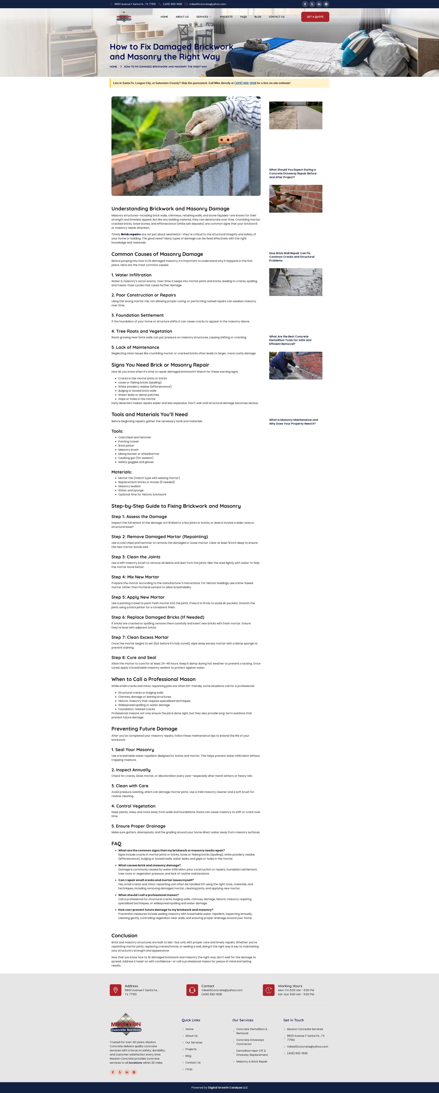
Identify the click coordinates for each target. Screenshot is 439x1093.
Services (202, 16)
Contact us (276, 16)
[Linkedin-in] (319, 4)
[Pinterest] (326, 4)
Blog (257, 16)
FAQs (243, 16)
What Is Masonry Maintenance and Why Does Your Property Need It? (293, 422)
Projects (226, 16)
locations (135, 1063)
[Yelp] (312, 4)
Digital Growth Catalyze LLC (228, 1088)
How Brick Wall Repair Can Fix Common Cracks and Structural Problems (291, 257)
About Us (182, 16)
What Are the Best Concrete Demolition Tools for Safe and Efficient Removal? (290, 340)
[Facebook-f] (305, 4)
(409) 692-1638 (245, 83)
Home (164, 16)
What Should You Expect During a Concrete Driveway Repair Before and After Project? (293, 173)
